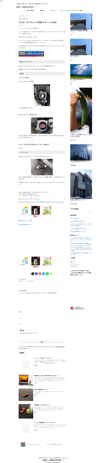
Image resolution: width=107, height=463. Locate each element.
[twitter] (32, 273)
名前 (20, 311)
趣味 (24, 279)
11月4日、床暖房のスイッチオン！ (78, 200)
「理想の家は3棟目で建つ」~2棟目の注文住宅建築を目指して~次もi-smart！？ (53, 457)
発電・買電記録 (30, 10)
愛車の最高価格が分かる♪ (25, 224)
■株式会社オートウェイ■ (25, 220)
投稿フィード (73, 262)
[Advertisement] (42, 242)
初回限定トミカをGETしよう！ (42, 405)
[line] (47, 273)
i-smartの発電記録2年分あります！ (78, 161)
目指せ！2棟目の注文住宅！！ (26, 7)
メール (20, 318)
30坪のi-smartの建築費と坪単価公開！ (79, 30)
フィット (28, 281)
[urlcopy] (50, 273)
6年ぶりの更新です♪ (75, 56)
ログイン (72, 260)
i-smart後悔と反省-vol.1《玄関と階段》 (79, 252)
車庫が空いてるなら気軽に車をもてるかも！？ (46, 375)
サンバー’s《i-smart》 (65, 10)
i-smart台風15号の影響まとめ (77, 79)
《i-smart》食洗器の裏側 (76, 247)
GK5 (21, 281)
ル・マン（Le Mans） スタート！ (43, 358)
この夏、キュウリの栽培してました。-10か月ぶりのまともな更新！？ (80, 135)
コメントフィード (74, 264)
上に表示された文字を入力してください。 (29, 333)
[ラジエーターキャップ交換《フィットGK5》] (43, 273)
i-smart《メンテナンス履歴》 (77, 10)
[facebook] (36, 273)
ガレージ (24, 281)
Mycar (21, 279)
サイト (20, 324)
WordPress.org (73, 266)
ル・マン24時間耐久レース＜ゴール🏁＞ (45, 422)
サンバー (89, 239)
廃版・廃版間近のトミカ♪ (41, 389)
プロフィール (53, 10)
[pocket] (40, 273)
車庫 (32, 281)
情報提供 (42, 10)
